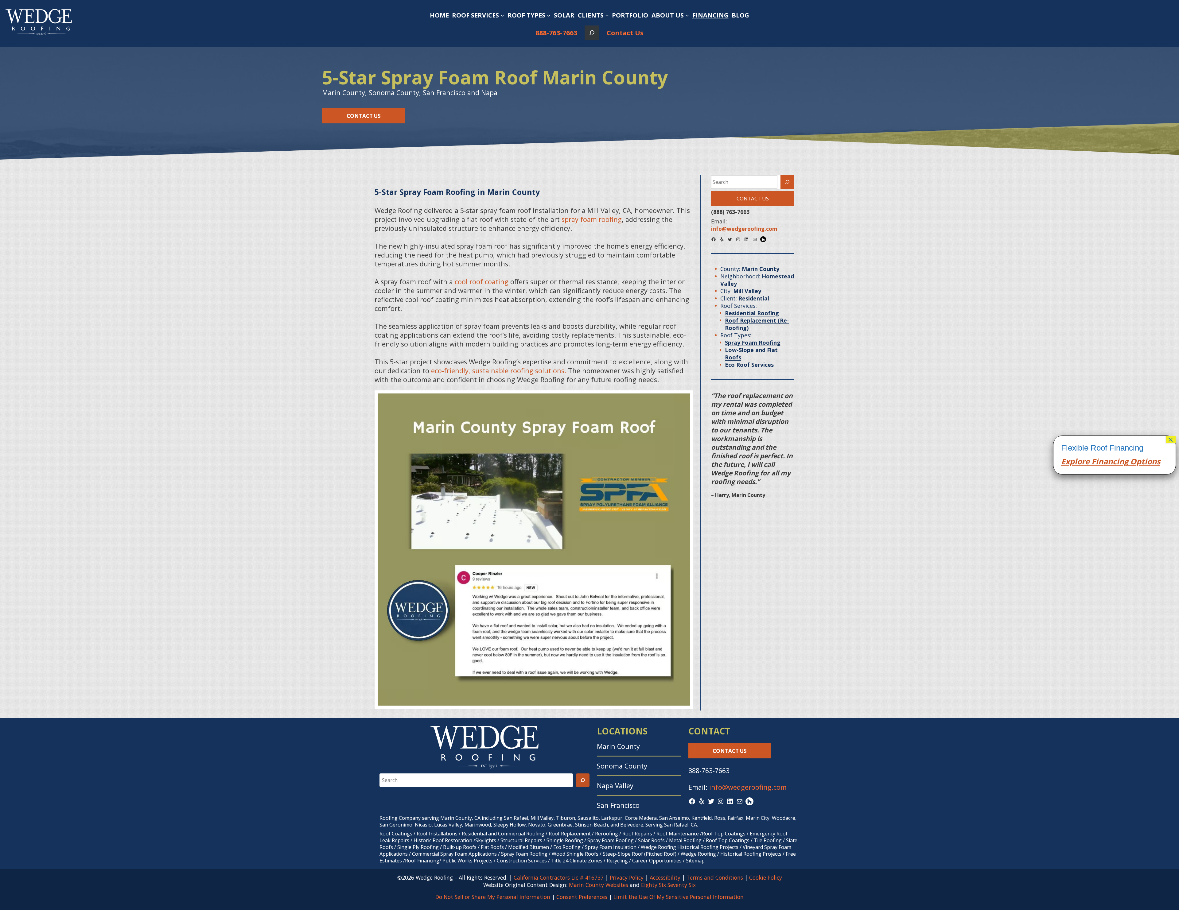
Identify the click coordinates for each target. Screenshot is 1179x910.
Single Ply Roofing (418, 847)
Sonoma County (622, 765)
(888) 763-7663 (730, 211)
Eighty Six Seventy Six (668, 885)
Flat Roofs (492, 847)
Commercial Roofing (521, 833)
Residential (474, 833)
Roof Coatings (395, 833)
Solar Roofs (652, 840)
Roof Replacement (570, 833)
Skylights (485, 840)
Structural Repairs (521, 840)
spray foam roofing (592, 219)
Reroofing (606, 833)
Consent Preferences (581, 896)
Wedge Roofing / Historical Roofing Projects (731, 853)
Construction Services (522, 860)
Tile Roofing (768, 840)
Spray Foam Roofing (610, 840)
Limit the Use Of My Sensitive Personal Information (678, 896)
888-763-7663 (556, 32)
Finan (1101, 461)
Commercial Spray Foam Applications (454, 853)
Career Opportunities (657, 860)
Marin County (618, 746)
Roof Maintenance (677, 833)
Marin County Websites (598, 885)
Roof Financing (422, 860)
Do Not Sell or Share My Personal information (492, 896)
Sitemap (695, 860)
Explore (1075, 461)
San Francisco (618, 805)
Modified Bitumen (528, 847)
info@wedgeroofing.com (748, 787)
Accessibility (665, 877)
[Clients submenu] (607, 15)
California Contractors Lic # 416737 (559, 877)
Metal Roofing (686, 840)
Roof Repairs (637, 833)
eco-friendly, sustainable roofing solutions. (498, 370)
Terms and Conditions (715, 877)
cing (1120, 461)
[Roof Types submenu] (549, 15)
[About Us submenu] (687, 15)
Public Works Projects (467, 860)
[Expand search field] (592, 32)
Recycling (617, 860)
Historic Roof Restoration (443, 840)
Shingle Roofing (565, 840)
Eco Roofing (567, 847)
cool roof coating (482, 281)
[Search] (787, 182)
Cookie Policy (765, 877)
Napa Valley (615, 785)
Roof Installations (437, 833)
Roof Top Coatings (723, 833)
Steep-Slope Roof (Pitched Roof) (639, 853)
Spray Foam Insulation (610, 847)
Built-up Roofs (460, 847)
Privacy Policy (627, 877)
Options (1144, 461)
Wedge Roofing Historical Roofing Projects (689, 847)
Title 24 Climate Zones (576, 860)
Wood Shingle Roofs (575, 853)
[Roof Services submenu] (502, 15)
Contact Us (625, 32)
